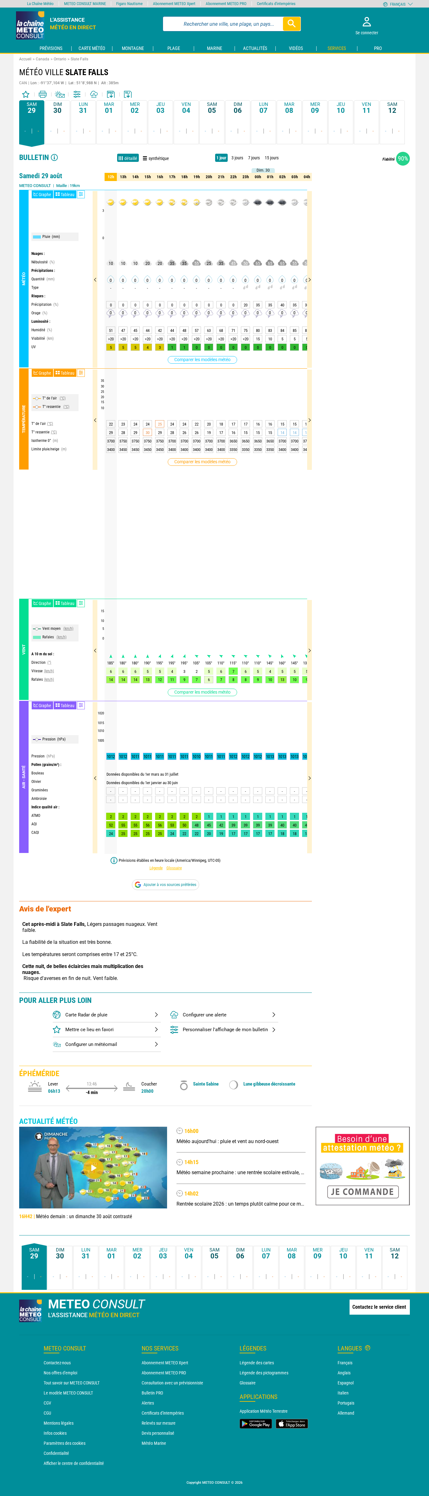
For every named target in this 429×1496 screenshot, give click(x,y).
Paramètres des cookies (64, 1443)
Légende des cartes (257, 1362)
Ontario (60, 59)
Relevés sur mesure (159, 1423)
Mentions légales (58, 1423)
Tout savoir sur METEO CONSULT (72, 1382)
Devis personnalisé (158, 1433)
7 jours (254, 157)
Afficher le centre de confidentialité (74, 1463)
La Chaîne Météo (40, 3)
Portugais (346, 1402)
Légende (156, 868)
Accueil (25, 59)
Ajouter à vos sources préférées (170, 885)
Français (345, 1362)
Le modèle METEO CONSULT (68, 1392)
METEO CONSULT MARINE (85, 3)
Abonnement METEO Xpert (165, 1362)
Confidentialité (56, 1453)
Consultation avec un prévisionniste (172, 1382)
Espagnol (346, 1382)
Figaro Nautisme (129, 3)
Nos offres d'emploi (60, 1372)
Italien (343, 1392)
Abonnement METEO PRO (164, 1372)
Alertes (148, 1402)
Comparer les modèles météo (202, 359)
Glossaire (174, 868)
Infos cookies (55, 1433)
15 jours (272, 157)
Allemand (346, 1413)
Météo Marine (154, 1443)
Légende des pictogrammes (264, 1372)
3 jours (237, 157)
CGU (47, 1413)
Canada (42, 59)
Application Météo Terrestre (264, 1411)
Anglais (344, 1372)
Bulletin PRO (152, 1392)
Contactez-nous (57, 1362)
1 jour (221, 157)
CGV (47, 1402)
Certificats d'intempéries (163, 1413)
